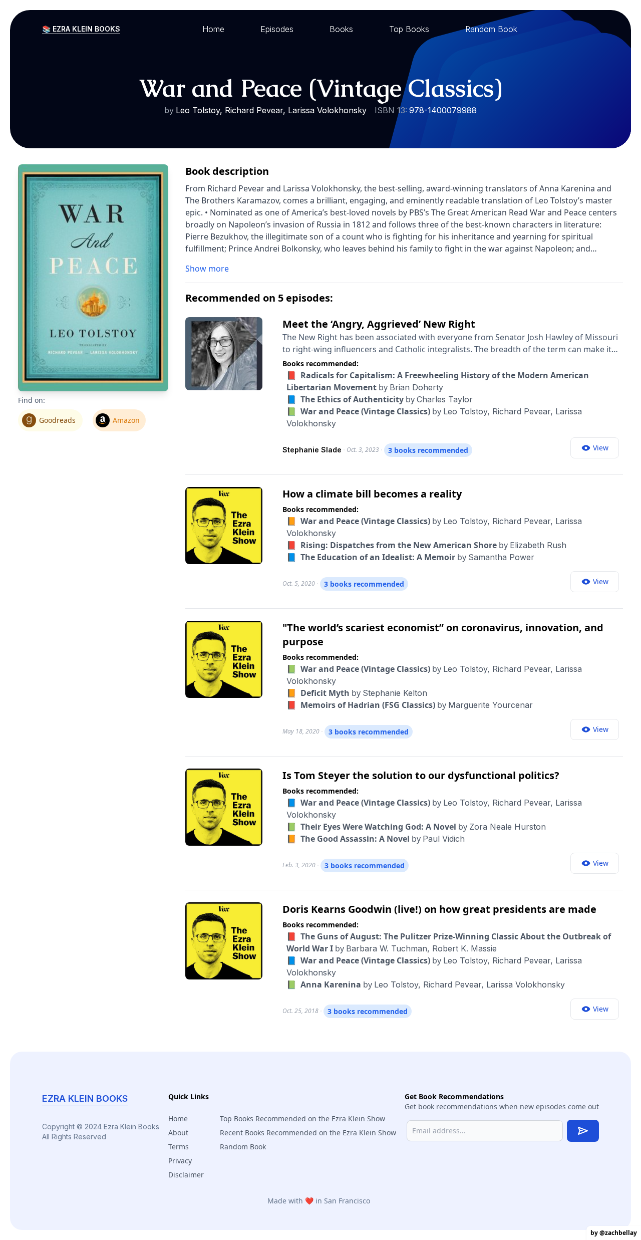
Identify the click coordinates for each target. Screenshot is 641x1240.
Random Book (243, 1146)
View (600, 447)
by (379, 399)
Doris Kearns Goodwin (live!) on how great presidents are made (439, 909)
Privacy (180, 1160)
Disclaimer (186, 1174)
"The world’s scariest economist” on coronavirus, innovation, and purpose (442, 634)
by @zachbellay (613, 1232)
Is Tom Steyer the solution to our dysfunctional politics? (420, 775)
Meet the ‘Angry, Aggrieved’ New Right (378, 324)
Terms (178, 1146)
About (178, 1132)
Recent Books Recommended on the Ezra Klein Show (308, 1132)
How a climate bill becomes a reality (372, 494)
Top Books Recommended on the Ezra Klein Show (302, 1118)
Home (178, 1118)
